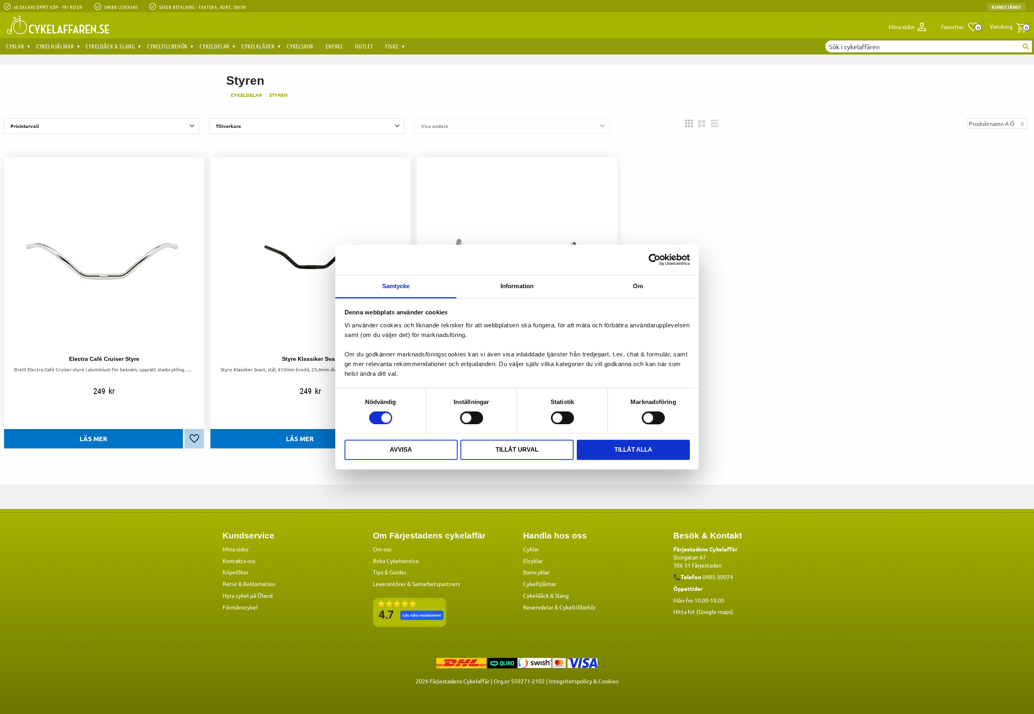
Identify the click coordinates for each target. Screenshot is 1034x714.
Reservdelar (538, 607)
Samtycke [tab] (396, 286)
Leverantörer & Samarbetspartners (416, 583)
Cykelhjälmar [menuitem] (55, 46)
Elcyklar (533, 560)
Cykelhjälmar (539, 583)
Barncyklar (536, 572)
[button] (959, 27)
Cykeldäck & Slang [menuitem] (110, 46)
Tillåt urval (517, 449)
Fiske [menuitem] (392, 46)
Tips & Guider (389, 572)
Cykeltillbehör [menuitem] (167, 46)
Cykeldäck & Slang (546, 595)
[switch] (471, 417)
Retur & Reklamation (249, 583)
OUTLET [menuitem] (364, 46)
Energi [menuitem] (334, 46)
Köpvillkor (235, 572)
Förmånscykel (240, 607)
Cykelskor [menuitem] (300, 46)
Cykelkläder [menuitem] (258, 46)
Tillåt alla (633, 449)
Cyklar (531, 549)
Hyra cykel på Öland (248, 595)
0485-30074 (717, 576)
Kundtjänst (1006, 7)
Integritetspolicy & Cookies (583, 681)
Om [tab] (638, 286)
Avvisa (401, 449)
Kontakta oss (239, 560)
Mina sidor (236, 549)
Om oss (382, 549)
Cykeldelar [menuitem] (214, 46)
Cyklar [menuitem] (15, 46)
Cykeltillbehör (577, 607)
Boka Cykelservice (396, 560)
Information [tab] (517, 286)
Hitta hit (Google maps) (703, 611)
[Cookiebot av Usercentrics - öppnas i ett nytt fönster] (654, 259)
